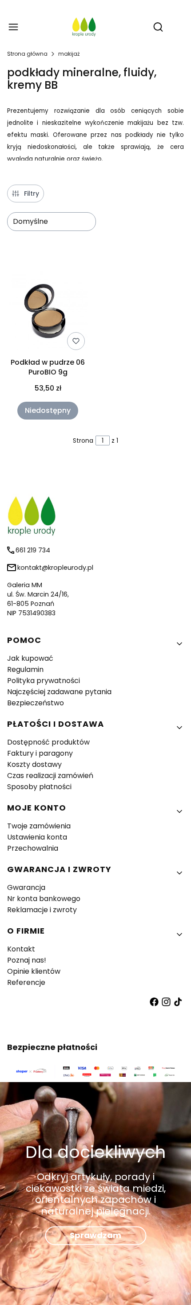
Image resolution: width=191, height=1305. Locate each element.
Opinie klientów (33, 971)
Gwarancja (26, 887)
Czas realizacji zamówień (50, 775)
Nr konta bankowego (43, 898)
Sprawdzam (95, 1235)
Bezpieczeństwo (35, 703)
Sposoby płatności (39, 787)
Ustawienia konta (37, 837)
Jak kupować (30, 658)
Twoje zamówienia (39, 826)
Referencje (26, 982)
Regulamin (25, 669)
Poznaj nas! (26, 960)
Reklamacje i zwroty (42, 910)
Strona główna (27, 54)
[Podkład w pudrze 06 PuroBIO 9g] (47, 311)
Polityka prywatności (43, 680)
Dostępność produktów (48, 742)
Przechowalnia (32, 848)
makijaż (69, 54)
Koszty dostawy (34, 764)
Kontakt (21, 949)
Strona (83, 440)
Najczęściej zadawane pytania (59, 692)
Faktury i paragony (40, 753)
